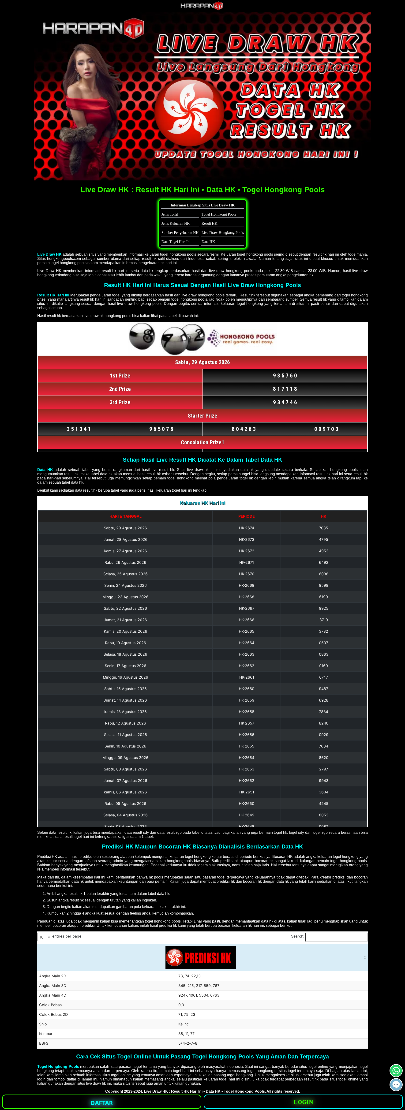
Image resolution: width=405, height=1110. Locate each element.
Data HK (45, 470)
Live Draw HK (49, 254)
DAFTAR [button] (101, 1103)
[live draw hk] (202, 9)
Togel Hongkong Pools (58, 1067)
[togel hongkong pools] (202, 96)
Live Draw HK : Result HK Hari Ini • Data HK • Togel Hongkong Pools (204, 1091)
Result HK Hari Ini (53, 295)
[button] (396, 1084)
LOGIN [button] (303, 1102)
